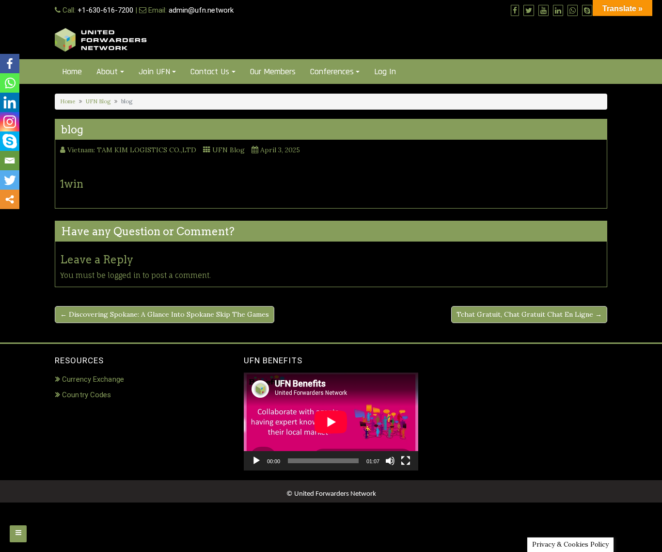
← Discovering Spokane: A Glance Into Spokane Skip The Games (164, 314)
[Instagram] (9, 121)
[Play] (256, 461)
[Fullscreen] (405, 461)
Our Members (273, 71)
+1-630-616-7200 (105, 10)
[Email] (9, 160)
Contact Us (209, 71)
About (107, 71)
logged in (124, 275)
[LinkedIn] (9, 102)
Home (72, 71)
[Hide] (4, 218)
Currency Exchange (93, 379)
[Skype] (9, 141)
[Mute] (390, 461)
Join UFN (154, 71)
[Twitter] (9, 180)
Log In (385, 71)
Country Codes (86, 394)
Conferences (332, 71)
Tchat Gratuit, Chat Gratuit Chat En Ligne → (529, 314)
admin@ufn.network (201, 10)
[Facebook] (9, 63)
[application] (331, 422)
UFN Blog (98, 101)
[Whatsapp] (9, 83)
